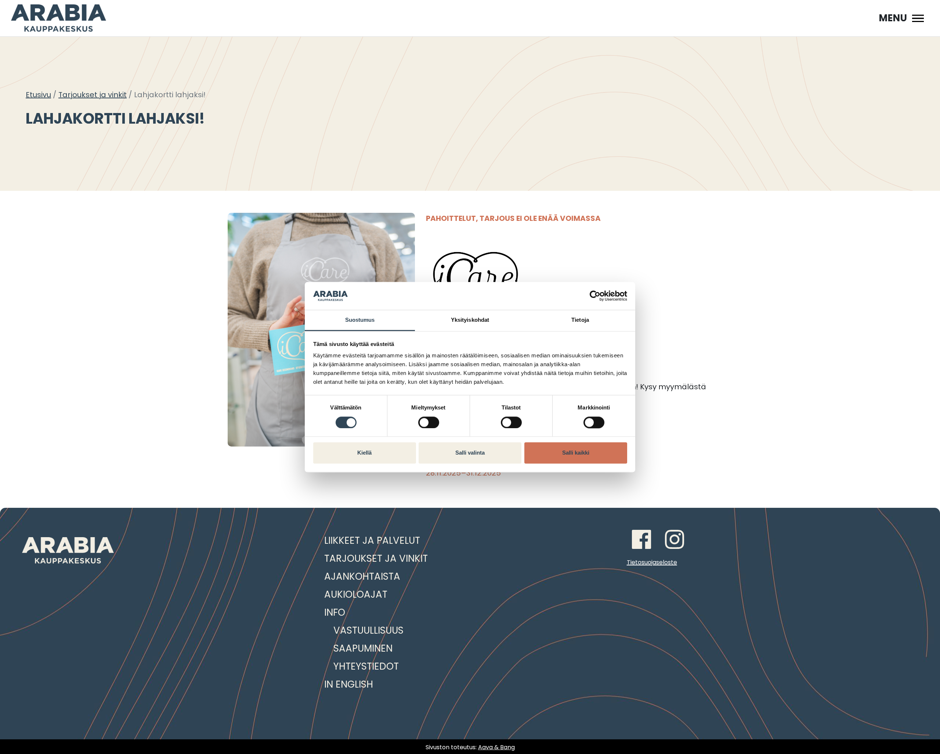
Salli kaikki (575, 453)
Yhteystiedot (366, 666)
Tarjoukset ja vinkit (92, 95)
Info (334, 612)
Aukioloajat (355, 594)
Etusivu (38, 95)
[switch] (428, 422)
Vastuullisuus (368, 630)
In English (348, 684)
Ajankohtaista (362, 576)
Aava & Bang (496, 747)
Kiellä (364, 453)
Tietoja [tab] (580, 320)
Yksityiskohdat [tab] (470, 320)
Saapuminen (363, 648)
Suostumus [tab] (360, 320)
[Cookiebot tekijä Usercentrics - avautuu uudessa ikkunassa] (595, 295)
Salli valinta (470, 453)
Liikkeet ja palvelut (372, 540)
